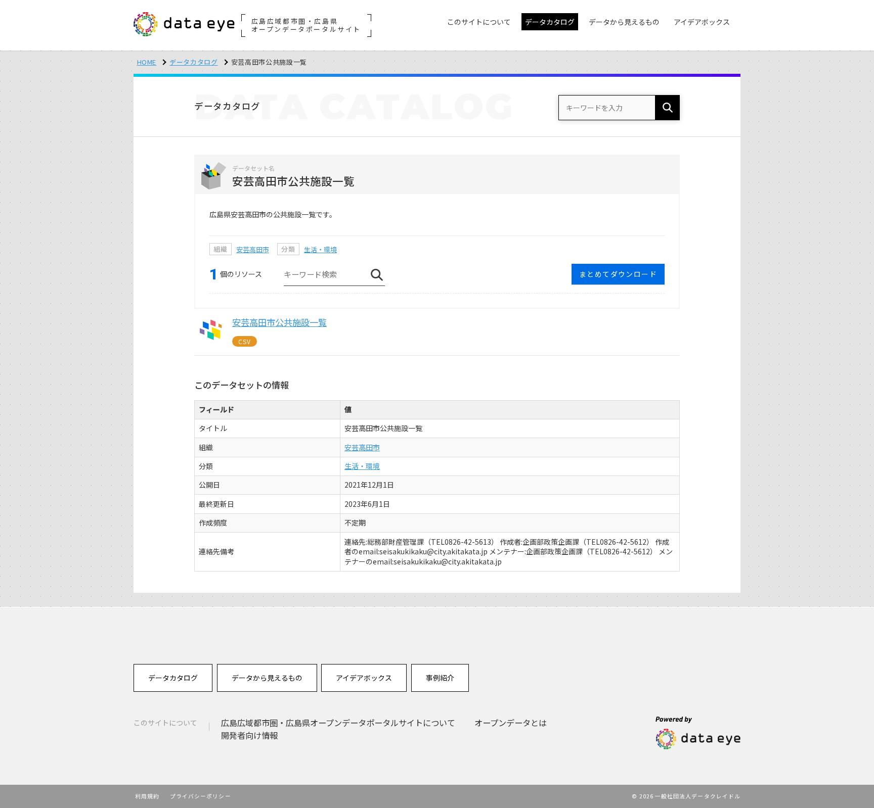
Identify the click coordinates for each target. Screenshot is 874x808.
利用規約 (147, 796)
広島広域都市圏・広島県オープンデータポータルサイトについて (338, 723)
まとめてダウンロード (618, 274)
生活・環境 (320, 249)
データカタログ (193, 62)
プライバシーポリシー (200, 796)
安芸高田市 (252, 249)
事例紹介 (440, 678)
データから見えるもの (267, 678)
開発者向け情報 (249, 735)
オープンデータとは (510, 723)
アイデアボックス (364, 678)
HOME (147, 62)
